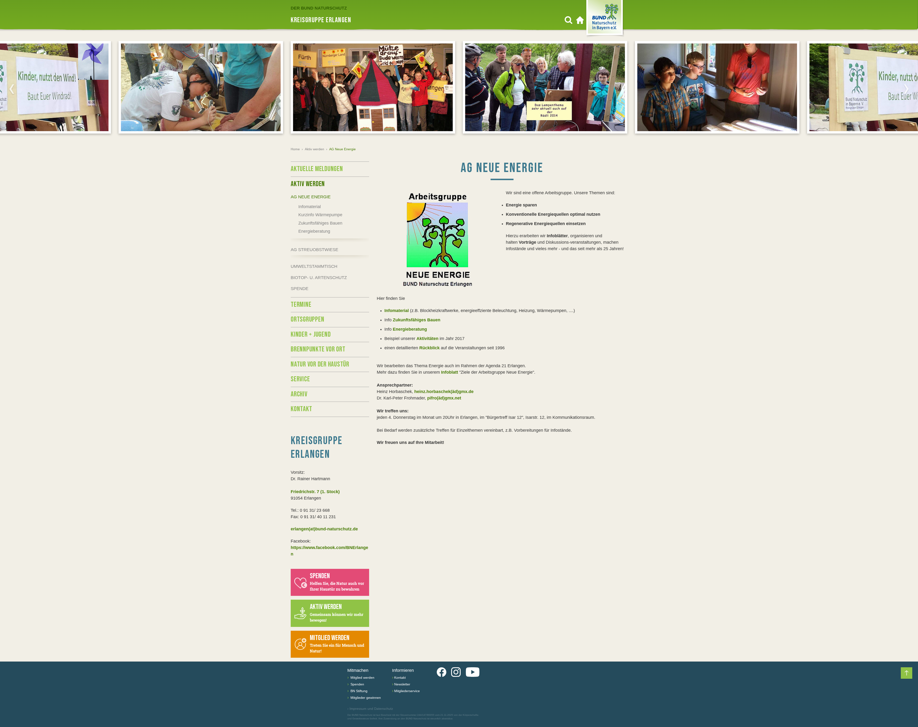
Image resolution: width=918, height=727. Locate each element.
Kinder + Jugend (311, 334)
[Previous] (12, 89)
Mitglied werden (362, 677)
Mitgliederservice (407, 691)
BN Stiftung (358, 691)
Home (295, 149)
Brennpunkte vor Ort (318, 349)
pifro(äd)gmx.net (444, 398)
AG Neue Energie (311, 196)
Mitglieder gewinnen (365, 698)
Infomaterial (396, 310)
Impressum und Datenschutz (370, 709)
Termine (301, 304)
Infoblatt (449, 372)
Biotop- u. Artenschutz (319, 277)
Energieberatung (410, 329)
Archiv (299, 394)
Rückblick (430, 347)
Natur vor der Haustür (320, 364)
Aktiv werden (314, 149)
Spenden (357, 684)
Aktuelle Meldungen (317, 169)
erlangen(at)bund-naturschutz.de (324, 529)
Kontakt (301, 409)
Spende (299, 288)
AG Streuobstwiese (314, 249)
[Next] (906, 89)
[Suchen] (568, 20)
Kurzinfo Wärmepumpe (320, 214)
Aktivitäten (427, 338)
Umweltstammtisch (314, 266)
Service (300, 379)
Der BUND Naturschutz (319, 8)
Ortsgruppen (307, 319)
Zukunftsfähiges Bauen (416, 320)
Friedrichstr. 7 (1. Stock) (315, 491)
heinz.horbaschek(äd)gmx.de (444, 391)
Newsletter (402, 684)
